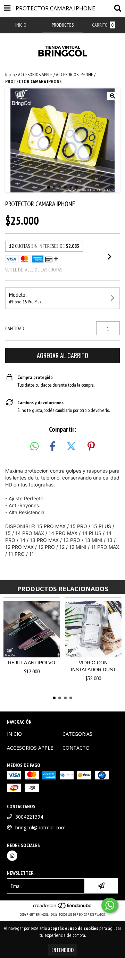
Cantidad (14, 328)
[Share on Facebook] (52, 447)
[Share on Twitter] (71, 447)
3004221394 (29, 816)
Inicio (10, 74)
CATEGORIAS (77, 734)
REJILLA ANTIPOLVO (31, 662)
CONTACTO (76, 747)
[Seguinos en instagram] (12, 856)
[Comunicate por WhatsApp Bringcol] (109, 905)
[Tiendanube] (62, 907)
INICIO (14, 734)
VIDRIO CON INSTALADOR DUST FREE (93, 666)
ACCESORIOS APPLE (35, 74)
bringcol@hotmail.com (40, 827)
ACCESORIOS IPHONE (74, 74)
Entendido (62, 949)
